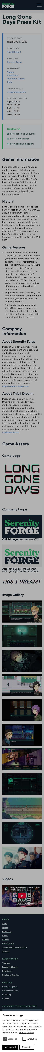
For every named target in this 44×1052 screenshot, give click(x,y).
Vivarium (6, 963)
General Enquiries (9, 987)
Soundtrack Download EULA (14, 947)
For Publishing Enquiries (22, 133)
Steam (10, 72)
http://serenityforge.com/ (15, 386)
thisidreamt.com (10, 432)
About (5, 935)
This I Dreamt (14, 52)
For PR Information (19, 138)
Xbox (9, 82)
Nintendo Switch (16, 78)
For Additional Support (22, 143)
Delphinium (7, 971)
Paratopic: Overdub (10, 975)
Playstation (12, 75)
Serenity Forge (14, 62)
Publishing (6, 931)
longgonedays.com (16, 92)
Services (5, 951)
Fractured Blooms (9, 967)
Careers (5, 939)
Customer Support (10, 990)
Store (4, 923)
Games (5, 927)
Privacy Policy (8, 943)
